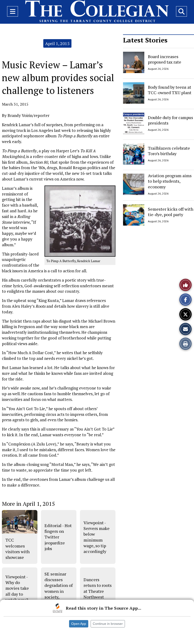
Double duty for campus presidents (170, 120)
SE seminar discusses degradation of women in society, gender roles (58, 588)
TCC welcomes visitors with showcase (17, 548)
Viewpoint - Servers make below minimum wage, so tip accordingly (97, 537)
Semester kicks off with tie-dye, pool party (170, 211)
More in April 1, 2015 (28, 503)
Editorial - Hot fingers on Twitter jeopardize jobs (58, 537)
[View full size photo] (79, 221)
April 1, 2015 (57, 43)
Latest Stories (145, 40)
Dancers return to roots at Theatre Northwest (98, 588)
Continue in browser (108, 624)
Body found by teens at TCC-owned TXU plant (169, 89)
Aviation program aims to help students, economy (170, 181)
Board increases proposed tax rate (164, 59)
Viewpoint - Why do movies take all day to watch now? (17, 588)
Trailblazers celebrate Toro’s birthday (169, 150)
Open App (78, 624)
